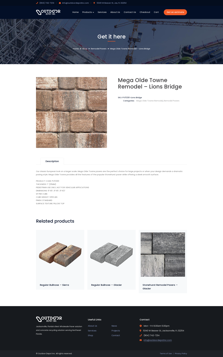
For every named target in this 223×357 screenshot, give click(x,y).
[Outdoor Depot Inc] (48, 12)
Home (76, 48)
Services (92, 330)
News (114, 325)
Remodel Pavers (98, 48)
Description (52, 161)
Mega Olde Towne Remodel (149, 100)
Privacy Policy (181, 353)
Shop (84, 48)
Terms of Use (166, 353)
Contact (116, 335)
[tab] (52, 161)
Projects (116, 330)
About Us (92, 325)
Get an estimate (175, 12)
